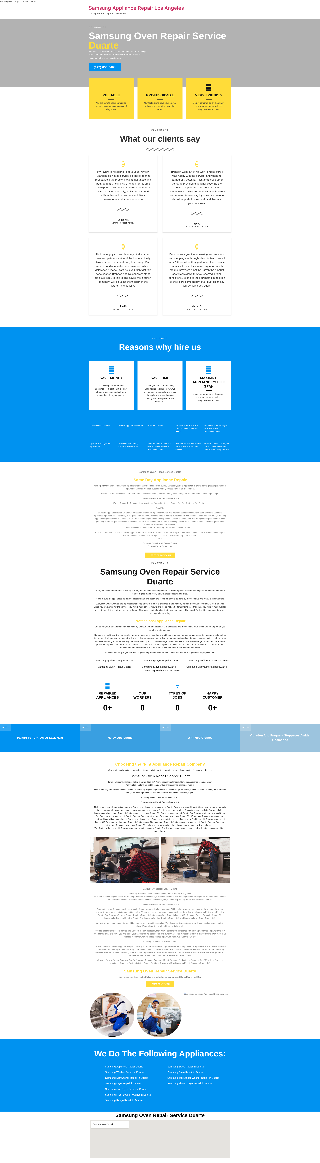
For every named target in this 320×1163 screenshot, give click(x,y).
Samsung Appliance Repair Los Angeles (136, 8)
